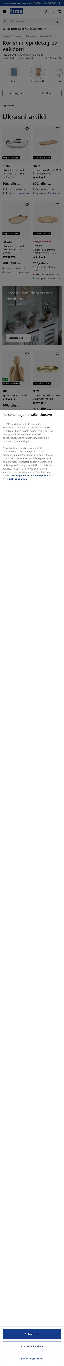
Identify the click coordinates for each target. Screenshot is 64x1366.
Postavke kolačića (32, 1346)
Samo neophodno (32, 1358)
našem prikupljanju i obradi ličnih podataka (27, 475)
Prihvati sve (32, 1334)
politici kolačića (18, 478)
